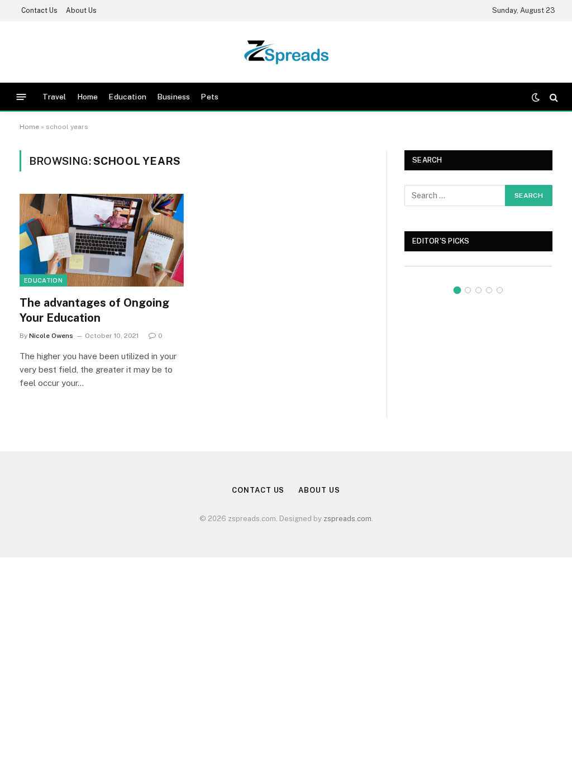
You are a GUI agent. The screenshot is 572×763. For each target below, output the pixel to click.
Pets (209, 96)
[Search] (552, 96)
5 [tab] (499, 290)
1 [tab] (457, 290)
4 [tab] (489, 290)
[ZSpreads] (286, 52)
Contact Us (39, 11)
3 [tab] (478, 290)
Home (87, 96)
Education (127, 96)
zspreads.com (347, 518)
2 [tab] (468, 290)
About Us (81, 11)
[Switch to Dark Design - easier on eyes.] (535, 97)
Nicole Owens (51, 336)
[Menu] (21, 97)
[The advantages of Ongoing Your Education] (102, 240)
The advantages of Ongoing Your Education (94, 310)
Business (173, 96)
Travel (54, 96)
